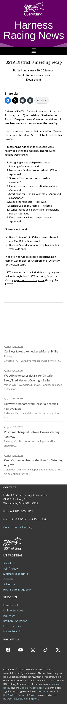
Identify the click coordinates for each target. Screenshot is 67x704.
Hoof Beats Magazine (17, 589)
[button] (33, 51)
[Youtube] (20, 649)
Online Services (13, 610)
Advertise (9, 584)
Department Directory (17, 527)
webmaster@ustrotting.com (22, 698)
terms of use (46, 691)
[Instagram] (33, 649)
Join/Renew (10, 568)
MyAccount (10, 605)
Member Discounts (15, 574)
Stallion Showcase (15, 621)
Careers (8, 579)
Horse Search (12, 631)
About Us (9, 563)
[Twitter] (15, 100)
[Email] (23, 100)
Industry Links (12, 626)
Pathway (9, 616)
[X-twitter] (58, 649)
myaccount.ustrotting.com (29, 280)
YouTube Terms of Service (21, 695)
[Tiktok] (45, 649)
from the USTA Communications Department (35, 75)
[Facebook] (8, 100)
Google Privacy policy (32, 687)
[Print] (30, 100)
